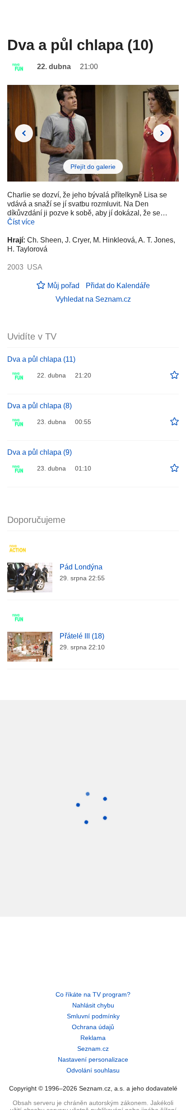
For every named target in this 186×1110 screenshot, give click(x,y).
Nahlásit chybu (93, 1005)
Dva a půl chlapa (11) (41, 359)
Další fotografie (162, 133)
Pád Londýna (81, 567)
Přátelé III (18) (82, 636)
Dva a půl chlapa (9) (39, 452)
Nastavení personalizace (93, 1059)
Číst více (21, 222)
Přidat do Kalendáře (118, 285)
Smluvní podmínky (93, 1016)
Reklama (93, 1037)
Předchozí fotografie (24, 133)
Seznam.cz (93, 1048)
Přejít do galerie (93, 166)
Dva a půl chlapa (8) (39, 406)
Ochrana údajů (93, 1027)
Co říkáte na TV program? (93, 994)
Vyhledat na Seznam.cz (93, 299)
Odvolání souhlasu (93, 1070)
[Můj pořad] (174, 375)
